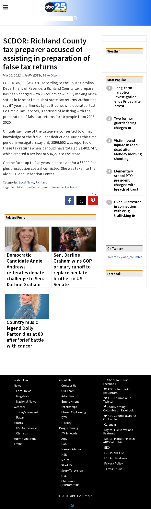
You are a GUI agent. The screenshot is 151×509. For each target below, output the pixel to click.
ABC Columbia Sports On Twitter (119, 417)
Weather (19, 407)
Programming (68, 428)
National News (26, 401)
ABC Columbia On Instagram (117, 391)
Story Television (72, 470)
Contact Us (68, 385)
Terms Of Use (113, 469)
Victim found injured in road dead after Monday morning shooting (128, 149)
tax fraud (71, 187)
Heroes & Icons (71, 449)
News (17, 385)
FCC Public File (114, 453)
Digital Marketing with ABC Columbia (119, 440)
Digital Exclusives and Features (118, 431)
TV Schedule (69, 433)
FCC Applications (115, 458)
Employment (70, 401)
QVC (64, 476)
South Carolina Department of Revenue (37, 187)
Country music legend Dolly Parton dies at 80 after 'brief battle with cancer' (25, 334)
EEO (107, 447)
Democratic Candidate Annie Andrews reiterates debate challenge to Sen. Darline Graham (25, 270)
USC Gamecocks (26, 428)
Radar (20, 417)
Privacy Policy (113, 463)
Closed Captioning (73, 412)
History (66, 423)
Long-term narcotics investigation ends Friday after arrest (128, 97)
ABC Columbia (55, 7)
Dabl (64, 444)
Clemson (22, 433)
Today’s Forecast (27, 412)
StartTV (66, 465)
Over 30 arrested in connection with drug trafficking (128, 209)
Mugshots (22, 396)
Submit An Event (25, 439)
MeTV (65, 460)
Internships (69, 407)
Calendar (110, 424)
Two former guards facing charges (125, 123)
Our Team (68, 391)
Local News (26, 182)
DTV (64, 417)
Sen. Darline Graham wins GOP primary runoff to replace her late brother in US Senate (72, 270)
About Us (65, 380)
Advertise (67, 396)
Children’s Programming (70, 483)
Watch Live (21, 380)
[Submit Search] (75, 18)
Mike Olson (50, 75)
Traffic (18, 444)
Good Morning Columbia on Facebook (118, 408)
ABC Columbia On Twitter (117, 399)
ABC (64, 439)
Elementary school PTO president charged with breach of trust (126, 180)
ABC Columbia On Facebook (116, 382)
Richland (41, 182)
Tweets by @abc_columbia (124, 257)
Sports (18, 423)
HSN (64, 454)
